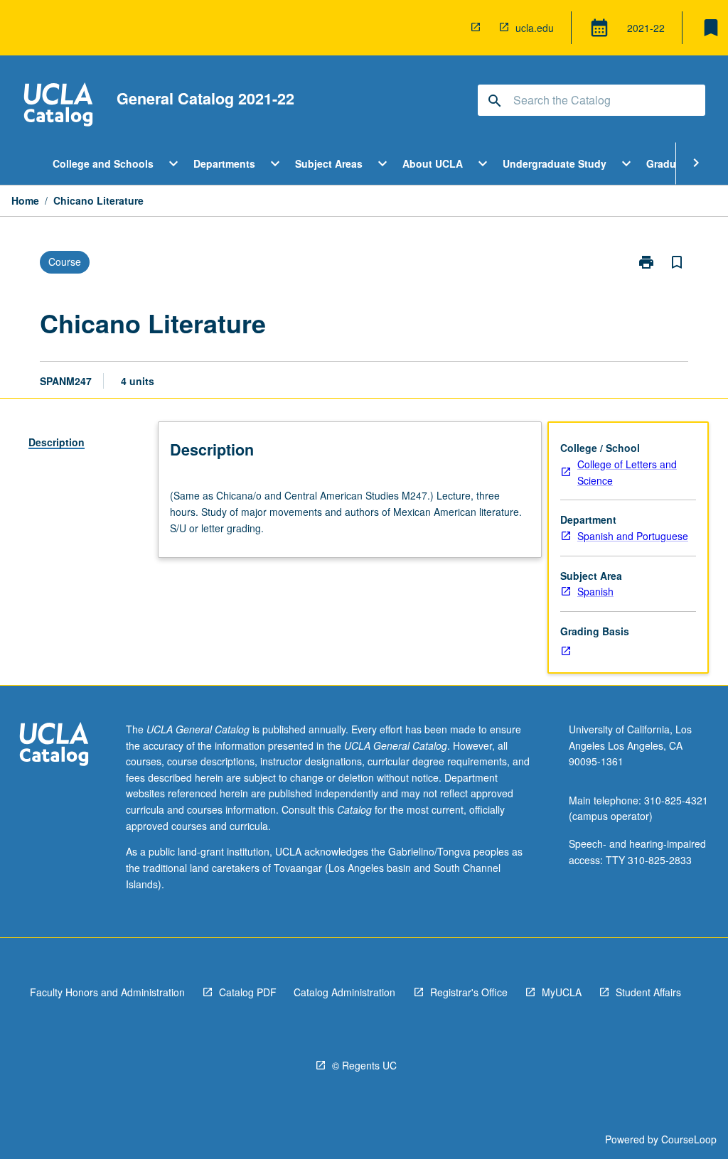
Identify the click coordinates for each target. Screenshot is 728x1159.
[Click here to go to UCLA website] (54, 745)
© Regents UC (364, 1065)
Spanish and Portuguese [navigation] (632, 536)
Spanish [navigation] (595, 591)
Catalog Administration (344, 992)
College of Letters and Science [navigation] (627, 472)
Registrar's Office (469, 992)
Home (25, 200)
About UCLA (432, 163)
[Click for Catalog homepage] (58, 106)
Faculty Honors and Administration (107, 992)
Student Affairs (648, 992)
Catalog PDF (248, 992)
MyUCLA (562, 992)
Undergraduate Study (554, 163)
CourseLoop (689, 1139)
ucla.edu (534, 28)
